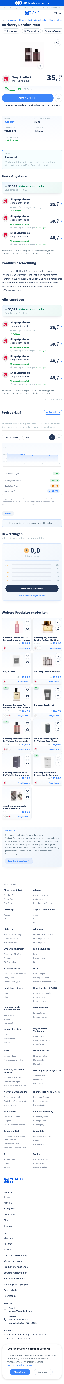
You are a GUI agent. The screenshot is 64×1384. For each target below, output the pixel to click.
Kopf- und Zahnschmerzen (15, 1147)
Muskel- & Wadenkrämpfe (15, 1085)
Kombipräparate (40, 1017)
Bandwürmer (39, 1044)
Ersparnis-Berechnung (15, 1255)
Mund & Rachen (41, 1050)
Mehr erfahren (46, 253)
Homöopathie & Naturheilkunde (12, 1008)
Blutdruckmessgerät (42, 993)
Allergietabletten (40, 895)
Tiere (6, 1154)
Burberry (9, 121)
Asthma (7, 915)
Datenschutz (10, 1290)
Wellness (37, 1154)
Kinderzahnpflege (40, 1056)
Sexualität (38, 1131)
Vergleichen (33, 30)
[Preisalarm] (58, 98)
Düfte (6, 1034)
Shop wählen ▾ (11, 437)
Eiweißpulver (38, 1079)
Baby (35, 954)
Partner (8, 1249)
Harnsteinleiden (40, 1105)
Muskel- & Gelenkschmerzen (16, 973)
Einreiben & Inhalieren (43, 934)
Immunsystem (40, 1007)
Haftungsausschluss (14, 1278)
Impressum (10, 1295)
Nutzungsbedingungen (16, 1284)
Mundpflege (38, 1064)
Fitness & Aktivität (13, 968)
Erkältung (38, 929)
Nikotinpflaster (39, 1120)
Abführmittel (38, 1036)
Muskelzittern (10, 1105)
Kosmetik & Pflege (13, 1029)
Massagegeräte (40, 1167)
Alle (27, 437)
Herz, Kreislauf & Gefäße (45, 988)
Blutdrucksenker (40, 997)
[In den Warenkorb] (27, 628)
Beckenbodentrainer (42, 1136)
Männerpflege (10, 1056)
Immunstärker (39, 1013)
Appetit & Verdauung (42, 1040)
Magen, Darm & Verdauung (41, 1030)
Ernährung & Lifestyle (15, 949)
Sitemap (8, 1225)
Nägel (6, 997)
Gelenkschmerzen (11, 1143)
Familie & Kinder (41, 949)
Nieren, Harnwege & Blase (46, 1092)
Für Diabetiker (10, 962)
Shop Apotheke (22, 77)
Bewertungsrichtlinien (15, 1272)
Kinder (36, 962)
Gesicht (7, 1042)
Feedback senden (17, 861)
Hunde (6, 1163)
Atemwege (9, 909)
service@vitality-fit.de (20, 1310)
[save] (58, 43)
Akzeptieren (20, 1372)
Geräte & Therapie (12, 1081)
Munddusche (38, 1060)
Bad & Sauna (38, 1163)
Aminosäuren (39, 1075)
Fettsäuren (38, 1083)
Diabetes (8, 929)
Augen (36, 915)
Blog (6, 1220)
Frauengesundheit (41, 977)
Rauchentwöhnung (43, 1111)
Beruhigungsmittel (12, 1097)
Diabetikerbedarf (11, 938)
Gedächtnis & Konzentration (16, 1101)
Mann (7, 1050)
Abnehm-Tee (9, 895)
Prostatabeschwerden (13, 1060)
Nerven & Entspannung (15, 1092)
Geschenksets (10, 1038)
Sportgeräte (9, 977)
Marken (8, 1202)
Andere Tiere (9, 1159)
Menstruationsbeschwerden (45, 981)
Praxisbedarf (10, 1111)
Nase (35, 919)
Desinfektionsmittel (12, 1116)
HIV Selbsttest (39, 1144)
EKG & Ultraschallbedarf (14, 1124)
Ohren (36, 922)
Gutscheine (10, 1214)
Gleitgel (36, 1140)
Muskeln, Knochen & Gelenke (14, 1071)
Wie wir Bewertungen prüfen (32, 595)
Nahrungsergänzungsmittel (47, 1070)
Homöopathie (10, 1023)
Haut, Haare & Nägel (14, 988)
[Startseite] (3, 20)
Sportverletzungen (12, 981)
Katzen (7, 1167)
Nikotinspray (38, 1124)
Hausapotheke (39, 958)
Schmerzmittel (11, 1131)
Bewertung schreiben (32, 588)
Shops (7, 1196)
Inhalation (8, 919)
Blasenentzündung (41, 1097)
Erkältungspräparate (42, 938)
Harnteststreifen (11, 942)
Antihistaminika (40, 899)
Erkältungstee (39, 942)
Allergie (37, 890)
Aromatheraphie (40, 1159)
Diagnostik (8, 1120)
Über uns (8, 1237)
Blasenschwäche (40, 1101)
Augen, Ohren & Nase (44, 909)
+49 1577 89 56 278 (19, 1319)
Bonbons (7, 958)
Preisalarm (12, 30)
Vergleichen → (24, 648)
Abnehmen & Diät (13, 890)
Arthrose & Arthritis (12, 1077)
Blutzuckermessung (12, 934)
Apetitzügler (9, 899)
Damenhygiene (39, 973)
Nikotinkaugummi (40, 1116)
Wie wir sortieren (13, 1261)
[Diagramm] (52, 437)
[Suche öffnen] (60, 13)
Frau (35, 968)
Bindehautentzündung (42, 903)
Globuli (7, 1019)
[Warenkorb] (55, 13)
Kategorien (9, 1208)
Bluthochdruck (39, 1001)
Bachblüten (9, 1015)
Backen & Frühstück (12, 954)
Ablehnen (43, 1372)
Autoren (8, 1243)
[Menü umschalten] (3, 13)
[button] (32, 54)
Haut (6, 993)
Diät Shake (8, 903)
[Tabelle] (59, 437)
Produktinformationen (16, 1266)
